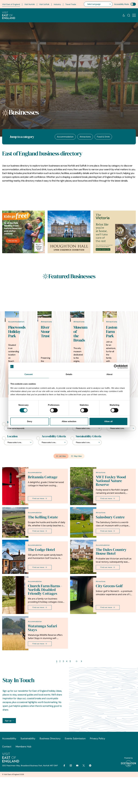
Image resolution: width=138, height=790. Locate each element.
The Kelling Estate (43, 517)
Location (12, 436)
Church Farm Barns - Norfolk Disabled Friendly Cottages (45, 590)
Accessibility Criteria (54, 436)
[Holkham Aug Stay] (114, 232)
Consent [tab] (29, 374)
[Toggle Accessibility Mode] (133, 4)
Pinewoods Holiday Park (16, 331)
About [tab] (109, 374)
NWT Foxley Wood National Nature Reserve (111, 481)
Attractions (85, 136)
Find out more (38, 498)
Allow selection (69, 421)
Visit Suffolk (44, 4)
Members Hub (23, 746)
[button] (134, 15)
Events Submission (75, 738)
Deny (29, 421)
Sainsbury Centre (110, 517)
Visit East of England (11, 4)
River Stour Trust (45, 331)
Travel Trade (70, 4)
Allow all (108, 421)
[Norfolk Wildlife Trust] (23, 232)
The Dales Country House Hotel (111, 551)
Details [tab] (69, 374)
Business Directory (50, 738)
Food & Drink (103, 136)
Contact (6, 746)
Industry (57, 4)
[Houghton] (69, 232)
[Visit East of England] (8, 15)
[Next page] (76, 661)
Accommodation (65, 136)
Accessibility (9, 738)
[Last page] (81, 661)
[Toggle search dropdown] (128, 15)
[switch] (54, 410)
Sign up (8, 720)
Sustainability (27, 738)
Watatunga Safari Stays (42, 628)
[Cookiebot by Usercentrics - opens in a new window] (116, 367)
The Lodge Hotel (41, 549)
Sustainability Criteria (88, 436)
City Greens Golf (109, 586)
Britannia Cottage (42, 477)
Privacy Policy (97, 738)
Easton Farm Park (111, 331)
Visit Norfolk (29, 4)
